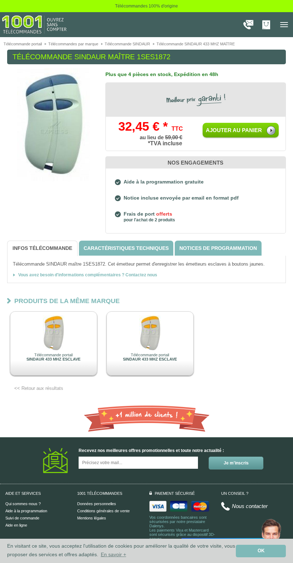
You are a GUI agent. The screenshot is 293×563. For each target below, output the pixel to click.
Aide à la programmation (26, 511)
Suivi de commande (22, 518)
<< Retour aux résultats (38, 388)
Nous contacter (250, 506)
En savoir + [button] (113, 554)
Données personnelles (96, 504)
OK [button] (261, 550)
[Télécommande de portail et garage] (34, 24)
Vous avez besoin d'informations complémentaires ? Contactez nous (87, 274)
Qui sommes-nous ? (23, 504)
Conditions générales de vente (103, 511)
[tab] (42, 248)
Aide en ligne (16, 525)
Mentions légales (91, 518)
